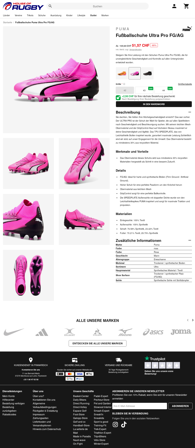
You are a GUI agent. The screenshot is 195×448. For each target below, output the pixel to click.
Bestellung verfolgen (13, 403)
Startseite (7, 22)
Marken (105, 15)
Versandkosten (135, 49)
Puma (123, 28)
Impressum (39, 414)
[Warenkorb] (186, 6)
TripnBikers (100, 436)
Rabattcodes (9, 414)
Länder (6, 15)
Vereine (18, 15)
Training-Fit (100, 425)
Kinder (69, 15)
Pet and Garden (102, 403)
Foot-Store (79, 414)
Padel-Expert (101, 396)
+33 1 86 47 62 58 (30, 379)
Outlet (93, 15)
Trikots (30, 15)
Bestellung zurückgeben (118, 372)
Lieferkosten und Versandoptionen (42, 423)
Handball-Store (81, 425)
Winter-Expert (101, 443)
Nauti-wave (79, 440)
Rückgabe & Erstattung (45, 410)
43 (148, 89)
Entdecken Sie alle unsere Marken (98, 343)
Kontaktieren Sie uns (31, 369)
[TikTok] (124, 424)
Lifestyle (81, 15)
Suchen (97, 6)
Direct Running (81, 403)
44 (167, 89)
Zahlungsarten (40, 418)
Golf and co (79, 421)
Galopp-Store (80, 418)
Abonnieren (180, 406)
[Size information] (124, 84)
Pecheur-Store (101, 399)
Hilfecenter (8, 399)
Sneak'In (98, 414)
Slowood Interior (103, 407)
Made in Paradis (82, 436)
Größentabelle (185, 84)
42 (125, 90)
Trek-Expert (100, 429)
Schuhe (42, 15)
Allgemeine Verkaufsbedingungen (45, 405)
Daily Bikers (79, 399)
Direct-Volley (80, 407)
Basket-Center (81, 396)
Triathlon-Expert (102, 432)
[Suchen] (50, 6)
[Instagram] (115, 424)
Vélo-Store (99, 440)
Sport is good (101, 421)
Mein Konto (8, 396)
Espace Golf (79, 410)
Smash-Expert (101, 410)
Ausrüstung (55, 15)
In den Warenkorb (154, 104)
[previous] (188, 320)
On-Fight (78, 443)
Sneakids (99, 418)
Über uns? (38, 396)
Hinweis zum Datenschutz (47, 429)
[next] (193, 320)
